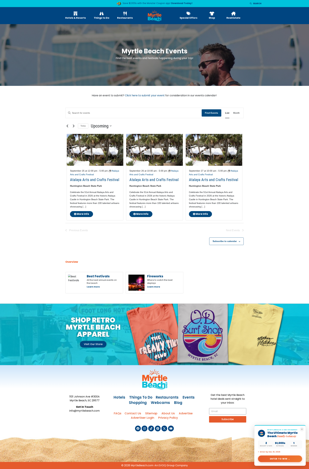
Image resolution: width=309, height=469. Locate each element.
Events (189, 397)
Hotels (119, 397)
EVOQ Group (167, 465)
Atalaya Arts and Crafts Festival (94, 180)
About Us (168, 413)
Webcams (160, 402)
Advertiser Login (142, 418)
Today (83, 126)
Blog (178, 402)
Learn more (93, 286)
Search (257, 3)
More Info (82, 214)
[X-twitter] (164, 428)
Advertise (186, 413)
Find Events (211, 113)
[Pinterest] (158, 428)
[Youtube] (171, 428)
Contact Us (133, 413)
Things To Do (140, 397)
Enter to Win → (280, 458)
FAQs (117, 413)
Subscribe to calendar (225, 241)
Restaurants (167, 397)
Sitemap (151, 413)
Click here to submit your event (145, 95)
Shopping (138, 402)
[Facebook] (138, 428)
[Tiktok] (151, 428)
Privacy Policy (168, 418)
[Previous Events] (67, 126)
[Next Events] (73, 126)
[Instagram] (144, 428)
